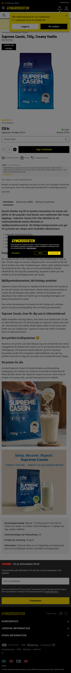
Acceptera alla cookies (54, 253)
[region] (35, 247)
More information (31, 248)
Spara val (40, 253)
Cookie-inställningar (16, 253)
